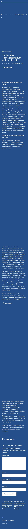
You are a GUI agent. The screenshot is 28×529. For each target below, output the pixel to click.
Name (4, 472)
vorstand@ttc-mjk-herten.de (10, 429)
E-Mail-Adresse (6, 479)
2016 (22, 63)
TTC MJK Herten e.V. (21, 14)
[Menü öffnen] (1, 17)
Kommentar (6, 455)
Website (4, 486)
